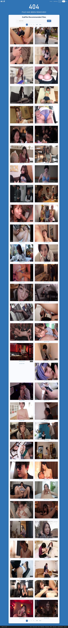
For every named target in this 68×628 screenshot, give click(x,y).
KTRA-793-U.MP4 (46, 104)
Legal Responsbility (60, 626)
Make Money (55, 1)
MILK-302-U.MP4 (21, 45)
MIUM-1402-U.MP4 (22, 361)
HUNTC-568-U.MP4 (46, 242)
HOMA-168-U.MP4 (46, 262)
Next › (40, 24)
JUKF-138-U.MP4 (21, 183)
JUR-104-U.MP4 (21, 203)
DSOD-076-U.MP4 (46, 341)
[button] (67, 1)
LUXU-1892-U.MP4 (22, 84)
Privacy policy (47, 626)
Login (60, 1)
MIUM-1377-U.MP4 (46, 361)
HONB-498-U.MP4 (22, 242)
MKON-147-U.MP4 (46, 558)
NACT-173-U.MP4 (46, 440)
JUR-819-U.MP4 (21, 163)
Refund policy (42, 626)
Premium (51, 1)
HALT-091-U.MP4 (21, 321)
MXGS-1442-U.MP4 (46, 499)
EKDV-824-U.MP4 (46, 321)
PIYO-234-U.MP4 (21, 440)
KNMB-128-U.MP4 (22, 104)
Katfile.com (3, 626)
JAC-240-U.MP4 (46, 203)
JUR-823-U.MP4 (46, 163)
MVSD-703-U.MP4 (22, 558)
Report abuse (54, 626)
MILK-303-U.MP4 (21, 363)
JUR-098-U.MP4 (46, 183)
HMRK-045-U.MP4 (22, 262)
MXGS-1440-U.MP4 (46, 519)
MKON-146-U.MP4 (46, 578)
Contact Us (65, 626)
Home (31, 626)
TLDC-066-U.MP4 (46, 598)
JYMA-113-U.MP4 (46, 84)
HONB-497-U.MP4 (22, 282)
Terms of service (35, 626)
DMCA (51, 626)
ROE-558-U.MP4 (21, 420)
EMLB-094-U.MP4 (22, 341)
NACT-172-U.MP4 (21, 479)
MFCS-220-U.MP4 (46, 45)
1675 (37, 24)
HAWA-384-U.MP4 (46, 282)
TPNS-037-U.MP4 (21, 578)
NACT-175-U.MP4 (46, 420)
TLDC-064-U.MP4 (21, 598)
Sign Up (63, 1)
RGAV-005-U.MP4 (46, 400)
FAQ (38, 626)
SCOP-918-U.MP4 (22, 400)
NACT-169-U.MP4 (46, 479)
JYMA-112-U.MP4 (46, 124)
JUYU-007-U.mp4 (21, 124)
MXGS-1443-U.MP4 (22, 519)
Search (49, 20)
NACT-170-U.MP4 (21, 499)
